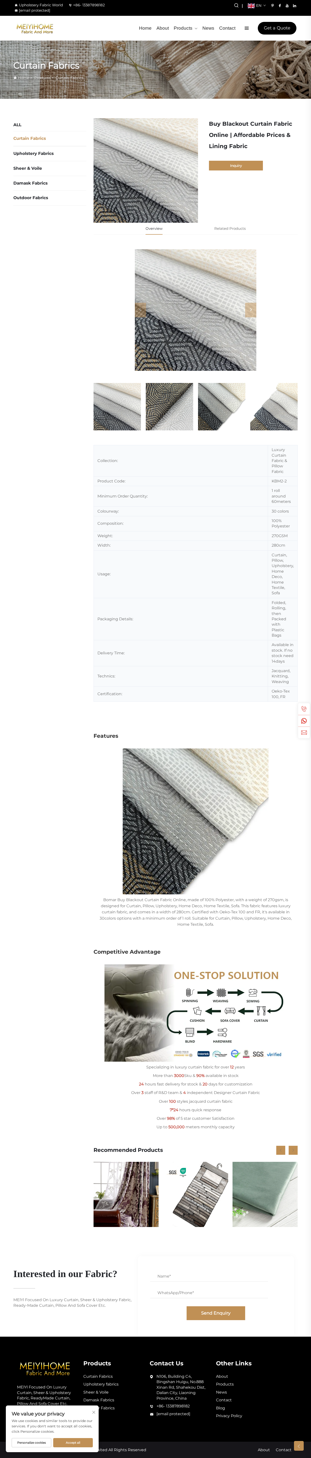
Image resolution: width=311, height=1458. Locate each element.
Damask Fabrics (30, 183)
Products (183, 28)
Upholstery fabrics (33, 153)
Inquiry (236, 165)
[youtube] (287, 5)
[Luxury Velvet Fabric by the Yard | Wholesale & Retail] (265, 1194)
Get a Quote (277, 28)
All (17, 124)
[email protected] (34, 10)
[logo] (35, 28)
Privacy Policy (229, 1416)
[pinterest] (273, 5)
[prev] (140, 310)
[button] (280, 1150)
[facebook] (280, 5)
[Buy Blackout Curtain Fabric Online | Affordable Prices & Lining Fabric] (195, 310)
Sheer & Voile (27, 168)
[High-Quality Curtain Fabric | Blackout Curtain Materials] (195, 1194)
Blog (220, 1408)
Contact (227, 28)
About (162, 28)
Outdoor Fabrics (30, 197)
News (208, 28)
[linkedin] (294, 5)
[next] (250, 310)
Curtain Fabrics (69, 77)
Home (145, 28)
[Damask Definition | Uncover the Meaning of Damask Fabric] (126, 1194)
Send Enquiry (216, 1313)
